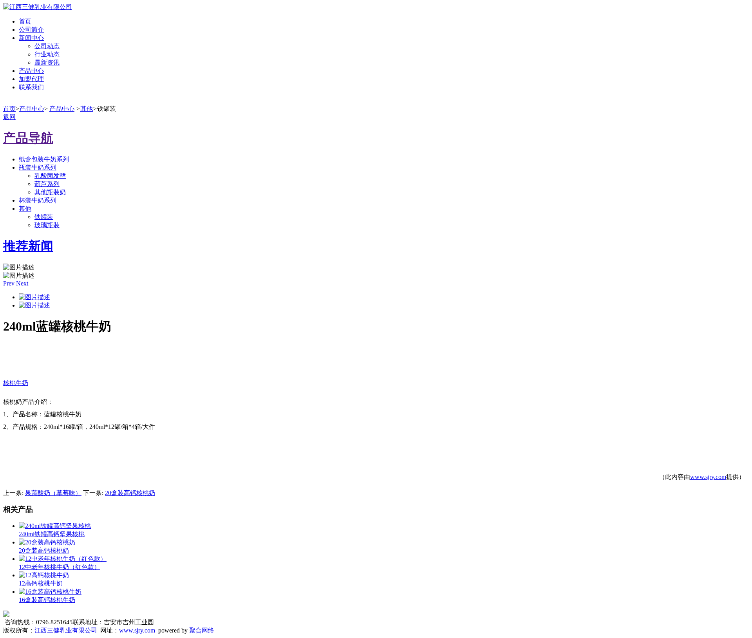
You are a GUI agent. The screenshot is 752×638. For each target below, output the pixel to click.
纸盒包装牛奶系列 (44, 159)
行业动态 (47, 54)
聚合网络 (201, 630)
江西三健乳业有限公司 (65, 630)
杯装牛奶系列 (37, 200)
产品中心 (31, 70)
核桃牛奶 (15, 383)
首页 (25, 21)
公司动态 (47, 46)
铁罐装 (43, 216)
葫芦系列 (47, 184)
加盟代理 (31, 79)
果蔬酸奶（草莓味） (53, 493)
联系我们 (31, 87)
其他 (86, 108)
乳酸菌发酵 (50, 175)
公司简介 (31, 29)
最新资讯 (47, 62)
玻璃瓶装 (47, 225)
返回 (9, 117)
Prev (8, 283)
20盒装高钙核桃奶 (130, 493)
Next (22, 283)
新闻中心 (31, 37)
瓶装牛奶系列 (37, 167)
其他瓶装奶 (50, 192)
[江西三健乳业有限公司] (37, 7)
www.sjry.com (708, 477)
